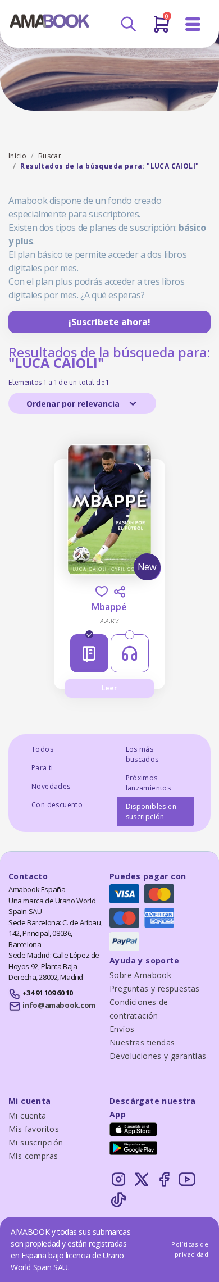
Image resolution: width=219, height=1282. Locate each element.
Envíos (122, 1029)
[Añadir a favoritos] (101, 591)
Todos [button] (42, 749)
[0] (161, 28)
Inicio (17, 156)
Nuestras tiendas (142, 1042)
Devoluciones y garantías (158, 1056)
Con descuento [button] (57, 805)
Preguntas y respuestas (155, 988)
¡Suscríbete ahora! (109, 322)
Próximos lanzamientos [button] (148, 783)
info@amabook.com (58, 1005)
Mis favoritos (33, 1129)
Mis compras (33, 1156)
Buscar (49, 156)
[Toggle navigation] (193, 24)
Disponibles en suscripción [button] (151, 811)
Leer (109, 688)
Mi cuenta (27, 1115)
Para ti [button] (42, 767)
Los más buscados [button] (142, 754)
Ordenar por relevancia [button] (74, 403)
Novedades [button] (51, 786)
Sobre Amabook (140, 975)
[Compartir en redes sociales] (119, 591)
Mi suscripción (35, 1142)
